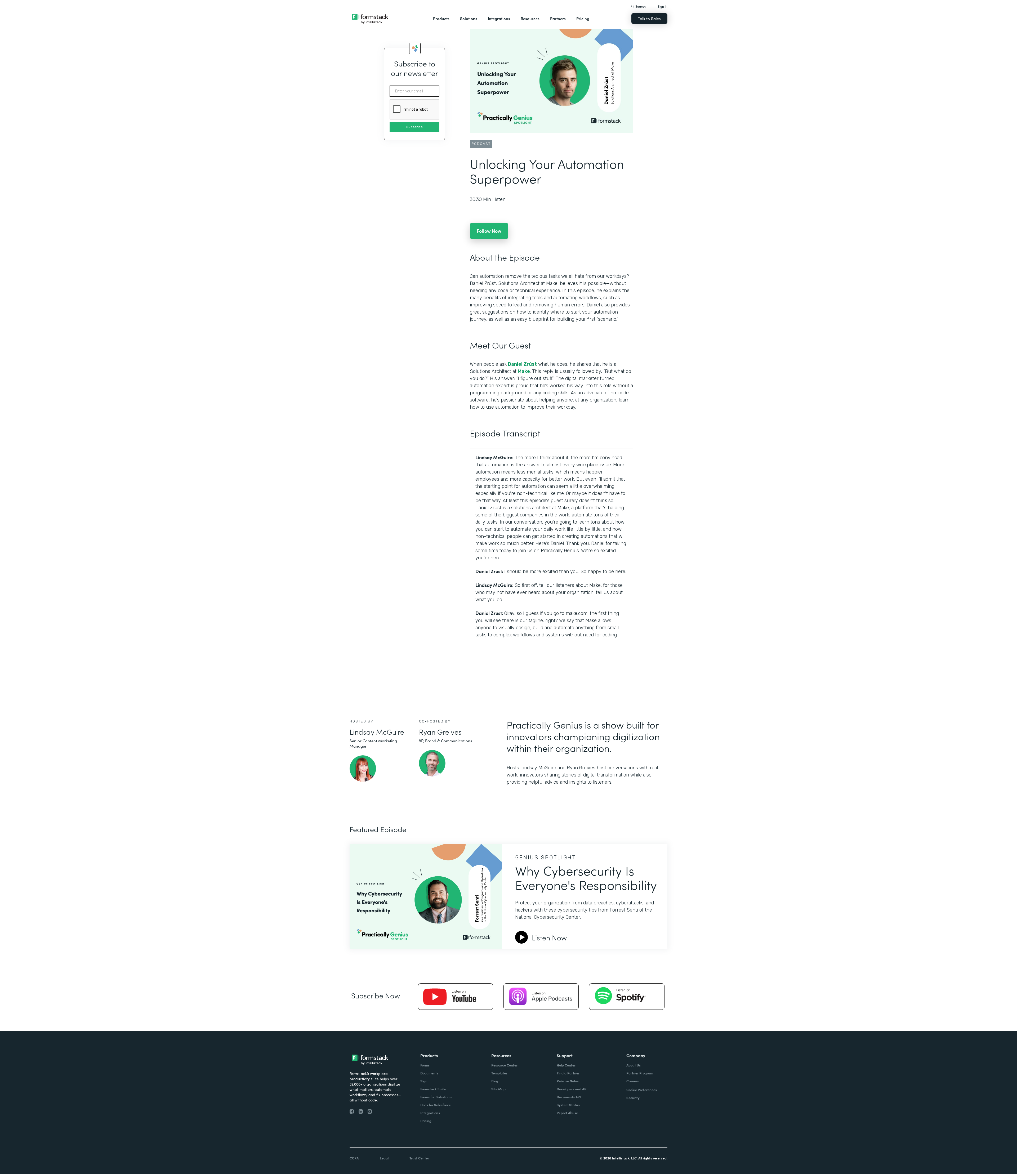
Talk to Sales (649, 18)
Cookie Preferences (641, 1089)
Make (524, 371)
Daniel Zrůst (522, 364)
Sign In (662, 6)
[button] (441, 18)
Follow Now (489, 230)
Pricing (582, 18)
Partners (558, 18)
